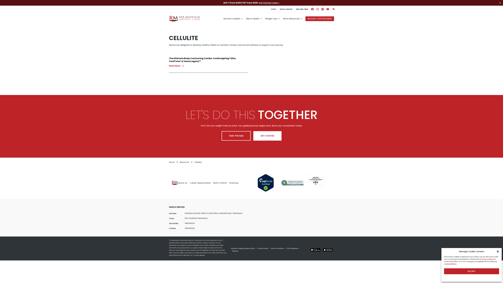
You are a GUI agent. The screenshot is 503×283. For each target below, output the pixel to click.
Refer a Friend (220, 182)
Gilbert (203, 213)
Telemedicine (237, 213)
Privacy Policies (263, 248)
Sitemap (235, 251)
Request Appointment (319, 18)
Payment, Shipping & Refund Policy (243, 248)
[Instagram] (317, 9)
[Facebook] (312, 9)
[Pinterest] (322, 9)
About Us (182, 182)
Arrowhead (189, 213)
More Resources (291, 18)
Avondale (196, 213)
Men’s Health (252, 18)
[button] (497, 251)
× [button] (500, 3)
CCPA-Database (292, 248)
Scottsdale (223, 213)
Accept (471, 271)
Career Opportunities (200, 182)
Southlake (193, 218)
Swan (230, 213)
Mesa (216, 213)
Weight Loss (271, 18)
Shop (273, 9)
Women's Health (231, 18)
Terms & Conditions (277, 248)
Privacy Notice (487, 259)
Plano (187, 218)
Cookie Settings (450, 264)
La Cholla (209, 213)
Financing (233, 182)
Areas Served (286, 9)
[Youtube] (327, 9)
